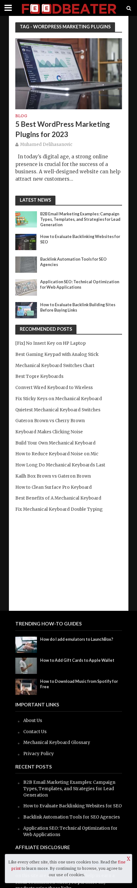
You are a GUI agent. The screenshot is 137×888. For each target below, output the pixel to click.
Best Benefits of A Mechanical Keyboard (58, 498)
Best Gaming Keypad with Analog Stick (56, 354)
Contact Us (35, 731)
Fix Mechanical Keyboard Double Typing (59, 509)
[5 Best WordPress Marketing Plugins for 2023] (68, 73)
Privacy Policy (38, 753)
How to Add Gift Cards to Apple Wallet (77, 660)
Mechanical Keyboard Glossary (56, 742)
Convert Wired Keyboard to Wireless (54, 387)
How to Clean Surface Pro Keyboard (53, 487)
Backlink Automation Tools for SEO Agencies (73, 262)
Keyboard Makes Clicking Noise (49, 432)
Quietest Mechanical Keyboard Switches (57, 410)
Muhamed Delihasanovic (46, 144)
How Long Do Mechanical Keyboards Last (60, 465)
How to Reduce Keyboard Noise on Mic (56, 454)
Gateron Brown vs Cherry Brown (50, 420)
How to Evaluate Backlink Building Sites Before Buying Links (77, 307)
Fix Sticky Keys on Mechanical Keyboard (58, 398)
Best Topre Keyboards (39, 376)
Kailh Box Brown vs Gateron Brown (53, 476)
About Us (32, 720)
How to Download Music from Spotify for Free (79, 684)
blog (21, 116)
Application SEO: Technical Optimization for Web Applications (79, 284)
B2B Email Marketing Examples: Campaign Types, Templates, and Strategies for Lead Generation (80, 219)
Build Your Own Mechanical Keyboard (55, 443)
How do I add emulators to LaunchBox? (76, 639)
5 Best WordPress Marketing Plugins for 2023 (62, 129)
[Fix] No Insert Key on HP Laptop (50, 343)
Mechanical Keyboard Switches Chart (54, 365)
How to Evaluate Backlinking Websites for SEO (80, 239)
